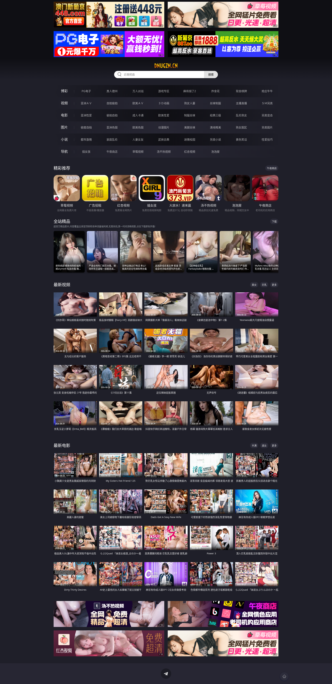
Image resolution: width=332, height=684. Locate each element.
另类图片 (267, 127)
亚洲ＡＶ (86, 103)
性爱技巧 (267, 139)
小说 (64, 139)
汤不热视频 (164, 152)
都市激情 (86, 139)
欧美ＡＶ (138, 103)
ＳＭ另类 (267, 103)
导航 (64, 151)
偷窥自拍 (86, 127)
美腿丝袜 (189, 127)
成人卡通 (138, 115)
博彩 (64, 91)
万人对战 (138, 91)
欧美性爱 (163, 115)
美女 (254, 284)
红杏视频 (189, 152)
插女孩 (86, 152)
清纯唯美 (215, 127)
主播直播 (241, 103)
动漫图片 (163, 127)
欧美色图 (138, 127)
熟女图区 (241, 127)
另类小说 (215, 139)
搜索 (211, 74)
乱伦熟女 (241, 115)
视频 (64, 103)
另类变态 (267, 115)
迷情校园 (189, 139)
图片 (64, 127)
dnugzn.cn (166, 65)
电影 (64, 115)
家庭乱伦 (112, 139)
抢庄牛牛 (267, 91)
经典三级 (215, 115)
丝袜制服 (215, 103)
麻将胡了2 (189, 91)
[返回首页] (284, 676)
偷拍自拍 (112, 115)
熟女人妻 (189, 103)
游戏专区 (163, 91)
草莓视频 (138, 152)
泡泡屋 (215, 152)
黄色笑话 (241, 139)
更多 (274, 284)
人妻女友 (138, 139)
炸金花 (215, 91)
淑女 (264, 445)
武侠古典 (163, 139)
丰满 (254, 445)
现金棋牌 (241, 91)
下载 (274, 221)
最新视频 (62, 284)
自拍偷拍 (112, 103)
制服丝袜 (189, 115)
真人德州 (112, 91)
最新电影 (62, 445)
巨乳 (264, 284)
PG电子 (86, 91)
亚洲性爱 (86, 115)
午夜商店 (112, 152)
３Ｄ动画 (163, 103)
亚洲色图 (112, 127)
